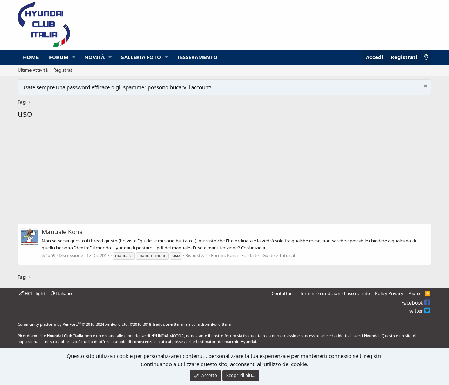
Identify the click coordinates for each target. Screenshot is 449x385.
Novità (94, 56)
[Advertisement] (224, 173)
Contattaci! (283, 293)
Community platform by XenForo (73, 324)
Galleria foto (140, 56)
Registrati (63, 70)
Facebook (412, 302)
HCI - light (34, 293)
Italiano (63, 293)
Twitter (415, 310)
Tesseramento (197, 56)
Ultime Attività (33, 70)
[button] (74, 57)
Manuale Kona (62, 232)
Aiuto (414, 293)
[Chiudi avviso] (425, 87)
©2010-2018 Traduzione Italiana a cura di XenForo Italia (180, 324)
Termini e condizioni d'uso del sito (335, 293)
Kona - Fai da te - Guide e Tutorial (261, 255)
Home (31, 56)
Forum (58, 56)
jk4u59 (48, 255)
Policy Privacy (389, 293)
